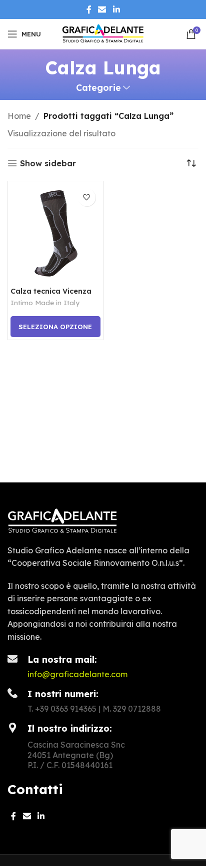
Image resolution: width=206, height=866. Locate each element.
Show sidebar (48, 163)
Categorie (98, 87)
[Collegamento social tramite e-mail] (102, 9)
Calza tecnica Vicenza (51, 291)
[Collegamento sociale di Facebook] (89, 9)
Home (19, 116)
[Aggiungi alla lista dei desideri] (87, 197)
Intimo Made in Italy (45, 302)
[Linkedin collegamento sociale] (116, 9)
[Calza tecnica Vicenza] (55, 234)
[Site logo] (103, 33)
